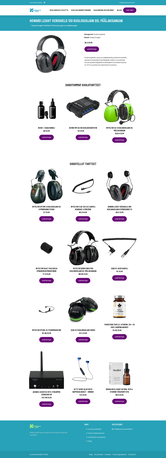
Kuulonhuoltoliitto (59, 10)
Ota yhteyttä (98, 454)
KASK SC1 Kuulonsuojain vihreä (83, 330)
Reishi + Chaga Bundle (46, 128)
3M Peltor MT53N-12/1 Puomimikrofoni (46, 330)
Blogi (119, 10)
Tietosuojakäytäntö (119, 454)
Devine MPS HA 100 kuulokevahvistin (83, 128)
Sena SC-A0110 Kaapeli (119, 268)
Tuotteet (130, 10)
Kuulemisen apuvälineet (104, 10)
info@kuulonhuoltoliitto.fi (127, 2)
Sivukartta (132, 454)
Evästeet (108, 454)
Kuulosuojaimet (99, 34)
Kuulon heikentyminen (81, 10)
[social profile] (44, 2)
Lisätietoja (91, 49)
